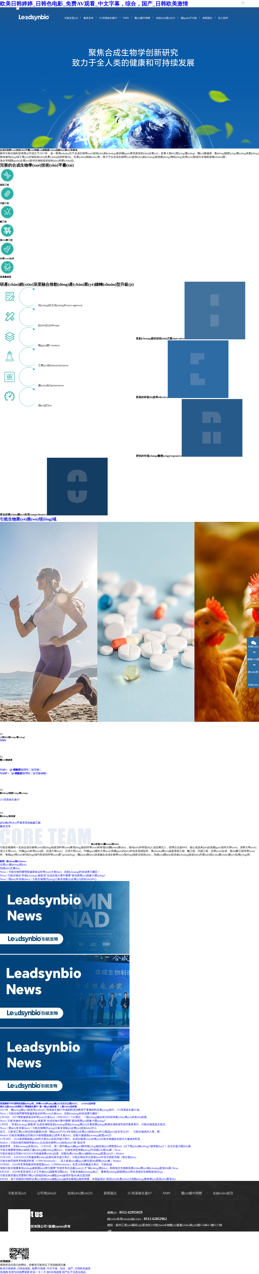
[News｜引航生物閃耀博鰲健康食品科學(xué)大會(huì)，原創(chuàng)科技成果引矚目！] (65, 952)
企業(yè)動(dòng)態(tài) (13, 864)
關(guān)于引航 (189, 18)
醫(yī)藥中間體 (142, 18)
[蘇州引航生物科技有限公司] (34, 19)
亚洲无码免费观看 (19, 1272)
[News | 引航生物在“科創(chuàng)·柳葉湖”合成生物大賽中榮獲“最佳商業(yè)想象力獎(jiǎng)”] (65, 1026)
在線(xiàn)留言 (223, 1193)
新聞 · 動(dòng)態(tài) (13, 861)
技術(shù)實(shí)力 (165, 18)
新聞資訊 (207, 18)
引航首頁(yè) (71, 18)
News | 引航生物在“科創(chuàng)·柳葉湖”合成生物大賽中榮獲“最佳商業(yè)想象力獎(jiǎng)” (53, 875)
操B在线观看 (54, 1272)
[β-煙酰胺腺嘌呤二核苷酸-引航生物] (1, 776)
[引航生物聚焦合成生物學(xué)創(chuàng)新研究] (129, 78)
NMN (126, 18)
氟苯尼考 (88, 18)
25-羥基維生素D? (108, 18)
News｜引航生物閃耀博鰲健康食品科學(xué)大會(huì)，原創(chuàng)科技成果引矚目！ (50, 871)
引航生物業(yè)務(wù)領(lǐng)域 (28, 519)
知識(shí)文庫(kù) (10, 868)
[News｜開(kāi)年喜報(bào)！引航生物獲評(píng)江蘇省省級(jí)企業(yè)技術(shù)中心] (65, 1100)
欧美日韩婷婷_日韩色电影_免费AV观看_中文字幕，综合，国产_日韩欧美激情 (45, 1268)
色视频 (4, 1272)
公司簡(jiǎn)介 (47, 1193)
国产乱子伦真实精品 (74, 1272)
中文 (247, 3)
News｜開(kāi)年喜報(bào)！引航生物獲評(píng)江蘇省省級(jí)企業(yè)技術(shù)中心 (48, 879)
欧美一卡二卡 (38, 1272)
